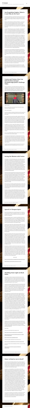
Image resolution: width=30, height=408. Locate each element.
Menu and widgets (27, 4)
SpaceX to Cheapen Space (13, 209)
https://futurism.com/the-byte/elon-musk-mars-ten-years (13, 261)
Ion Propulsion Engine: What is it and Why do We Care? (14, 13)
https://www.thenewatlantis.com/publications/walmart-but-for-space (15, 259)
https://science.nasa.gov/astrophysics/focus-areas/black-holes (14, 332)
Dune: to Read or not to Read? (14, 359)
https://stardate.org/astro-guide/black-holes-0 (11, 337)
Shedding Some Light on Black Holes (14, 273)
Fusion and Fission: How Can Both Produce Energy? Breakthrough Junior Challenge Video (15, 81)
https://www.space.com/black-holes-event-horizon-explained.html (14, 341)
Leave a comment (14, 72)
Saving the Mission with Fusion (14, 156)
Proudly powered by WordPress (9, 406)
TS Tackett (5, 3)
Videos (10, 149)
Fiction (10, 72)
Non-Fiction (11, 202)
